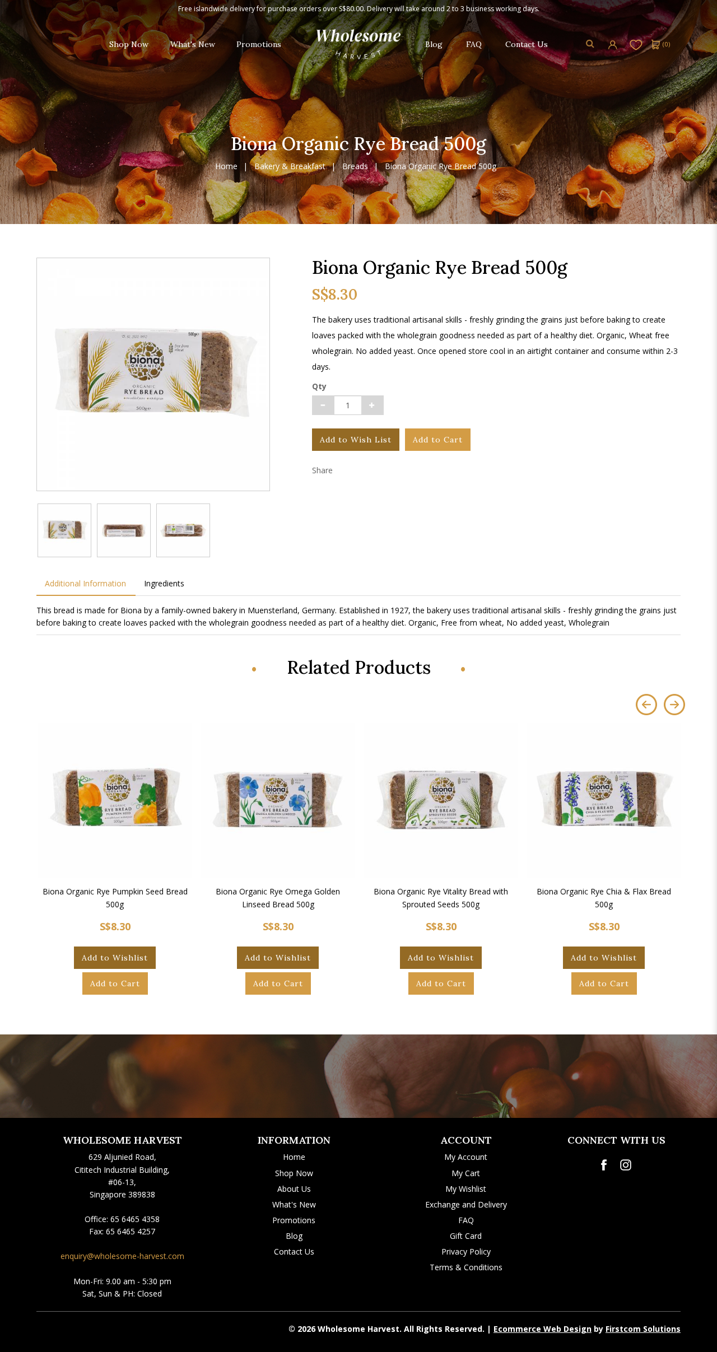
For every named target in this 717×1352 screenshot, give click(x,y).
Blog (294, 1235)
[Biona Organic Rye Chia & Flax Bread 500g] (604, 800)
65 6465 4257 (130, 1231)
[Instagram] (625, 1165)
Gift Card (466, 1235)
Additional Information (85, 583)
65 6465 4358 (135, 1219)
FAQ (466, 1220)
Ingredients (164, 583)
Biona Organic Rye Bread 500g (440, 166)
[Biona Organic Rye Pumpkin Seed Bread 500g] (115, 800)
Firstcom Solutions (643, 1328)
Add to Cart (438, 440)
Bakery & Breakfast (289, 166)
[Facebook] (603, 1165)
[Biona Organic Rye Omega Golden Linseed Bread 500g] (278, 800)
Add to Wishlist (115, 958)
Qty (319, 386)
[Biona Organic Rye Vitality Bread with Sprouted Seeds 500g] (441, 800)
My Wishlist (465, 1188)
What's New (294, 1204)
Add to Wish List (356, 440)
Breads (355, 166)
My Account (465, 1156)
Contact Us (294, 1251)
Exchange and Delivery (466, 1204)
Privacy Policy (466, 1251)
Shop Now (294, 1173)
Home (226, 166)
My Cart (465, 1173)
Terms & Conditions (466, 1267)
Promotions (293, 1220)
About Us (294, 1188)
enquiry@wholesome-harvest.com (122, 1256)
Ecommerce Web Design (542, 1328)
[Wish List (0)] (636, 44)
